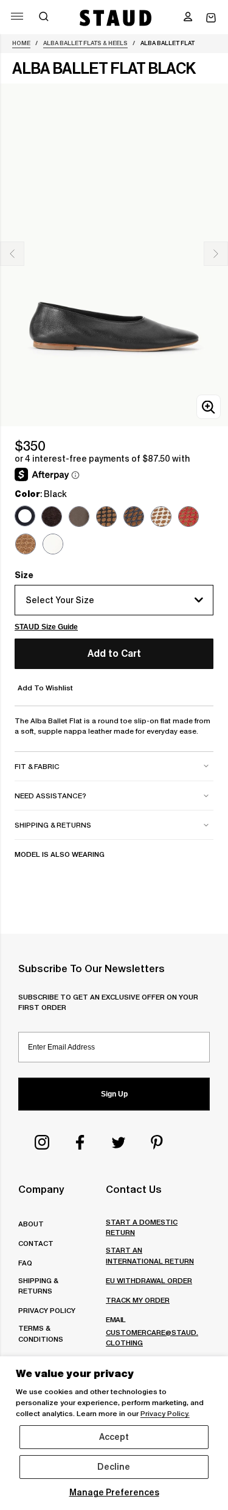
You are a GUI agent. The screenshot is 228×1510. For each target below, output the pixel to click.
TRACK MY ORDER (138, 1300)
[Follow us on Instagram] (42, 1142)
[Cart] (211, 18)
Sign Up (114, 1094)
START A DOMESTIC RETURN (142, 1227)
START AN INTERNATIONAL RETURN (150, 1255)
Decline (113, 1467)
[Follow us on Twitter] (118, 1142)
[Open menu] (17, 16)
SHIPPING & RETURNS (38, 1285)
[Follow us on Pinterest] (156, 1142)
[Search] (44, 17)
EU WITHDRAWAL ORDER (149, 1280)
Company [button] (41, 1189)
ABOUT (31, 1223)
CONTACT (36, 1243)
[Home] (116, 18)
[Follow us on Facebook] (80, 1142)
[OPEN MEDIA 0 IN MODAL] (208, 407)
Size (24, 575)
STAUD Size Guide (46, 627)
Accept (114, 1437)
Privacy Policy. (165, 1413)
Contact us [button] (134, 1189)
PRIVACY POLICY (46, 1310)
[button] (188, 17)
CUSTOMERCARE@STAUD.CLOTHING (152, 1337)
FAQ (25, 1263)
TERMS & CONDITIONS (40, 1333)
